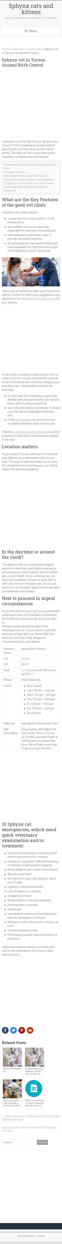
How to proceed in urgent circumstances (29, 179)
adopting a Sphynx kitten (30, 432)
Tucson (25, 658)
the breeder (23, 419)
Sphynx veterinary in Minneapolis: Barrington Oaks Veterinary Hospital (31, 1118)
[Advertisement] (31, 104)
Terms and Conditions (26, 1236)
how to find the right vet (41, 298)
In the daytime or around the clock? (25, 175)
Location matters (14, 172)
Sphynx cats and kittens (31, 9)
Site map (41, 1236)
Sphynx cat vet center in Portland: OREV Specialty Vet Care (29, 1129)
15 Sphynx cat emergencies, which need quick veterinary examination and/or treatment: (28, 186)
